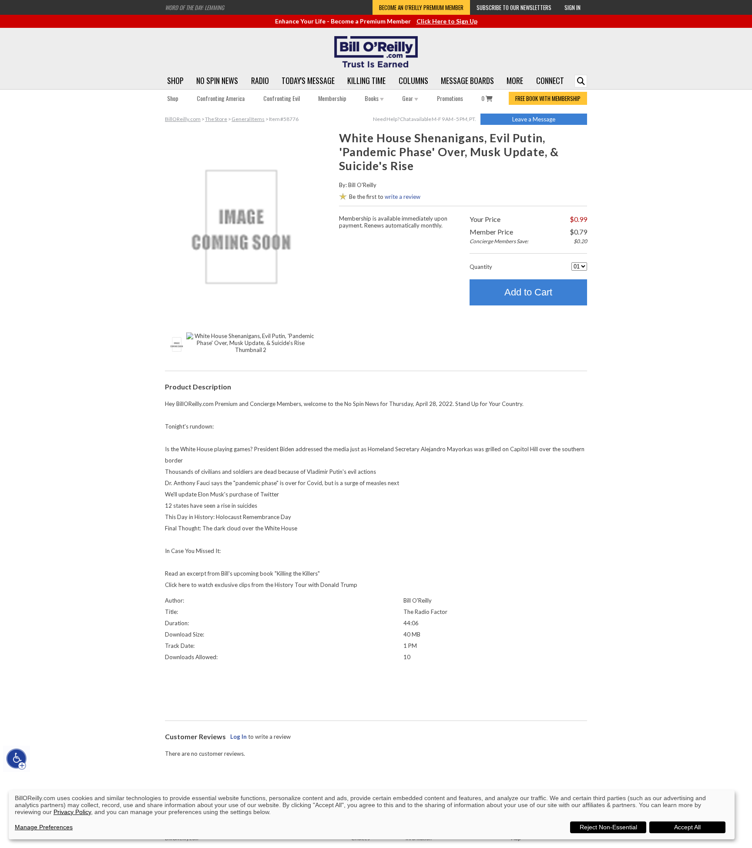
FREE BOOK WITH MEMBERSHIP (548, 98)
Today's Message (308, 80)
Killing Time (366, 80)
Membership (332, 98)
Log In (238, 736)
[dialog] (372, 814)
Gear (408, 98)
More (515, 80)
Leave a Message (533, 119)
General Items (248, 119)
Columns (413, 80)
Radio (260, 80)
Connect (550, 80)
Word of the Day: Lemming (194, 7)
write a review (402, 196)
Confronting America (221, 98)
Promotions (450, 98)
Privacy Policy (72, 811)
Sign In (572, 7)
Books (372, 98)
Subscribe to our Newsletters (514, 7)
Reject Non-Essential (608, 827)
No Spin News (217, 80)
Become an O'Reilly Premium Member (421, 7)
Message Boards (467, 80)
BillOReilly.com (183, 119)
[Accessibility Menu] (16, 759)
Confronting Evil (281, 98)
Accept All (687, 827)
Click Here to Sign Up (446, 21)
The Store (216, 119)
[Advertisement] (376, 688)
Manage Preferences (44, 827)
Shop (175, 80)
